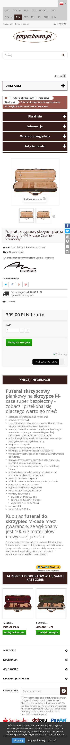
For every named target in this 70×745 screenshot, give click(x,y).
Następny (54, 216)
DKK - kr (17, 10)
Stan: (6, 252)
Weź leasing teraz (47, 361)
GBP (25, 17)
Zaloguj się (61, 23)
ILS (39, 17)
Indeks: (7, 247)
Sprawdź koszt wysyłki (22, 295)
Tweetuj (8, 284)
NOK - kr (43, 10)
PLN (18, 17)
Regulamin (8, 24)
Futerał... (8, 622)
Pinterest (28, 284)
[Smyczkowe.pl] (35, 36)
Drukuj (11, 301)
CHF (53, 10)
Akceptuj (18, 740)
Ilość (8, 325)
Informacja (35, 126)
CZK (34, 10)
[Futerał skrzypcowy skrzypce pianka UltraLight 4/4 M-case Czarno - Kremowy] (26, 215)
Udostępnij (14, 284)
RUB (53, 17)
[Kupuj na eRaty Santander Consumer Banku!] (60, 353)
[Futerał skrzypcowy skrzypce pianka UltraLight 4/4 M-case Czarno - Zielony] (51, 603)
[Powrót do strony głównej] (6, 98)
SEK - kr (9, 17)
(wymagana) (44, 706)
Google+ (21, 284)
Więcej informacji (37, 740)
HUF (26, 10)
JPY (32, 17)
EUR (46, 17)
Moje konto (10, 669)
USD (7, 10)
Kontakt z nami (22, 24)
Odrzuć (52, 740)
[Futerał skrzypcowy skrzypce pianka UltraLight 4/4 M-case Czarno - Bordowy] (18, 603)
